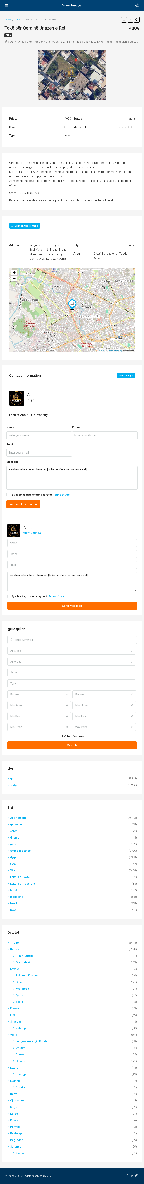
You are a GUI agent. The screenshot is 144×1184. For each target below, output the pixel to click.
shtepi (14, 831)
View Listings (126, 375)
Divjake (20, 1087)
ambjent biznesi (20, 850)
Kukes (14, 1120)
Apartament (18, 818)
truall (13, 903)
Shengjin (21, 1074)
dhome (14, 837)
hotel (13, 890)
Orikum (20, 1048)
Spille (19, 1002)
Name (10, 427)
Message (12, 462)
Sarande (15, 1146)
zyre (13, 864)
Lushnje (15, 1080)
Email (10, 444)
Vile (12, 870)
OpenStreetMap (115, 350)
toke (13, 910)
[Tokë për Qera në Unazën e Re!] (72, 304)
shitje (13, 785)
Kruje (13, 1107)
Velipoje (21, 1028)
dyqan (14, 857)
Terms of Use (61, 494)
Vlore (13, 1034)
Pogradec (16, 1140)
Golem (20, 982)
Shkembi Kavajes (27, 975)
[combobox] (71, 651)
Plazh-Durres (24, 956)
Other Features (74, 736)
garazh (15, 844)
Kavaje (14, 969)
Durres (14, 949)
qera (8, 35)
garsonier (16, 824)
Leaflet (101, 350)
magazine (16, 896)
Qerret (20, 995)
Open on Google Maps (26, 226)
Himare (21, 1061)
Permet (15, 1127)
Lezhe (14, 1067)
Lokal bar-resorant (22, 883)
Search (72, 745)
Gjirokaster (17, 1100)
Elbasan (15, 1008)
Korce (14, 1113)
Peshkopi (16, 1133)
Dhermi (20, 1054)
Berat (13, 1094)
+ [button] (14, 272)
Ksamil (20, 1153)
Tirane (14, 942)
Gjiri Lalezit (23, 962)
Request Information (23, 504)
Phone (76, 427)
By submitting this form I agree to (41, 494)
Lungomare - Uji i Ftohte (32, 1041)
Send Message (72, 606)
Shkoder (15, 1021)
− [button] (14, 278)
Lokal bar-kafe (20, 877)
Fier (12, 1015)
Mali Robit (22, 988)
